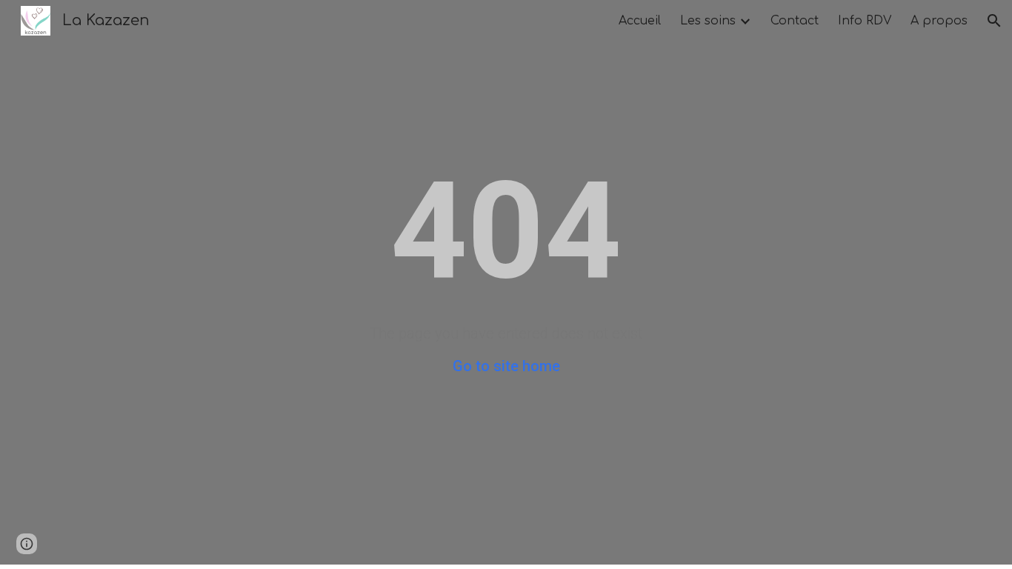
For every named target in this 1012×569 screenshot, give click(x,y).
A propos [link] (939, 20)
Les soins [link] (708, 20)
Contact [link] (794, 20)
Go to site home (506, 366)
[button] (994, 21)
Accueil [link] (640, 20)
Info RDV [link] (864, 20)
